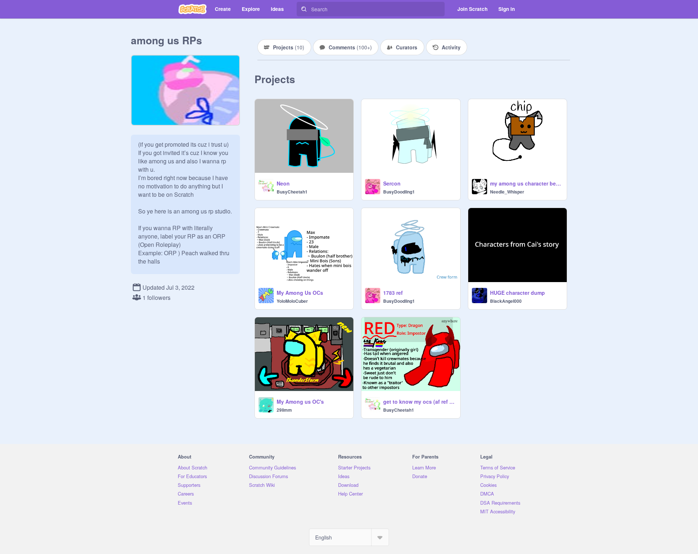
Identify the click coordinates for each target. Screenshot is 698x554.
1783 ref (393, 292)
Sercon (392, 183)
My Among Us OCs (300, 292)
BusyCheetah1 (292, 191)
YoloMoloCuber (292, 301)
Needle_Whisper (507, 191)
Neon (283, 183)
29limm (284, 410)
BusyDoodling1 (399, 191)
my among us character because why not (526, 183)
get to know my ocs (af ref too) (419, 401)
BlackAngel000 (506, 301)
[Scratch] (192, 9)
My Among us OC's (300, 401)
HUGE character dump (517, 292)
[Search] (304, 9)
